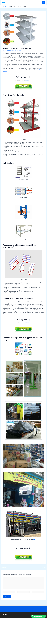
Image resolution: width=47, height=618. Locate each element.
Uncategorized (14, 50)
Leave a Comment (6, 50)
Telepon (40, 69)
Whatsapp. (5, 71)
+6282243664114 (28, 80)
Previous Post (4, 567)
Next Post (43, 567)
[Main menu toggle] (43, 2)
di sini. (34, 539)
